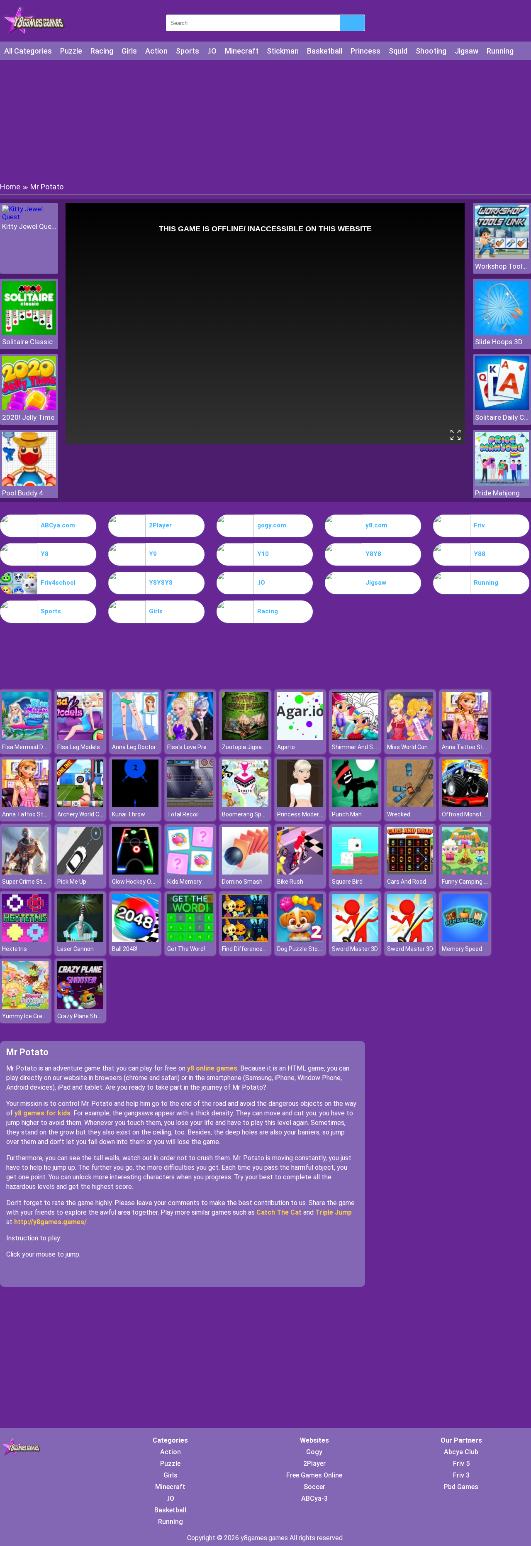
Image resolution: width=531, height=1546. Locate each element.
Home (10, 186)
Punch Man (347, 814)
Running (500, 51)
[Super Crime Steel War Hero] (25, 872)
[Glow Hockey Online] (135, 872)
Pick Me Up (71, 881)
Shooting (431, 51)
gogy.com (271, 525)
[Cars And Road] (410, 872)
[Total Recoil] (190, 805)
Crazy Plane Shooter (84, 1016)
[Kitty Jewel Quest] (29, 217)
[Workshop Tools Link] (502, 257)
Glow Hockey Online (137, 881)
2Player (160, 525)
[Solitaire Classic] (29, 332)
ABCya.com (58, 525)
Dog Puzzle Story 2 (302, 949)
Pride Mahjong (497, 493)
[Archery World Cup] (80, 805)
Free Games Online (314, 1475)
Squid (398, 51)
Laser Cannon (75, 949)
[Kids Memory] (190, 872)
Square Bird (347, 881)
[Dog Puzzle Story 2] (300, 939)
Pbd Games (461, 1487)
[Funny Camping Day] (465, 872)
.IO (212, 51)
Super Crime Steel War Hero (39, 881)
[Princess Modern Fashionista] (300, 805)
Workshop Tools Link (502, 266)
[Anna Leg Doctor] (135, 738)
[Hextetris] (25, 939)
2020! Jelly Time (28, 417)
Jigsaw (466, 51)
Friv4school (58, 582)
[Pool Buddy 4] (29, 484)
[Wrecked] (410, 805)
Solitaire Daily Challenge (502, 417)
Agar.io (286, 747)
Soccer (314, 1487)
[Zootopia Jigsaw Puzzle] (245, 738)
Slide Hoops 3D (499, 342)
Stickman (283, 51)
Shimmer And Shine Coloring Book (376, 747)
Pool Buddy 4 (22, 493)
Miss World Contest (413, 747)
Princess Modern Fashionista (316, 814)
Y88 (479, 554)
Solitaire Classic (27, 342)
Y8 (45, 554)
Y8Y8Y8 (161, 582)
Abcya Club (461, 1452)
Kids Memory (184, 881)
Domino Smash (242, 881)
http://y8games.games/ (50, 1222)
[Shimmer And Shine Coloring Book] (355, 738)
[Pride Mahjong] (502, 484)
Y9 (153, 554)
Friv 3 (461, 1475)
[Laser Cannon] (80, 939)
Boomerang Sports (247, 814)
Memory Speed (462, 949)
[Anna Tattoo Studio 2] (465, 738)
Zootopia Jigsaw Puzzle (254, 747)
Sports (187, 51)
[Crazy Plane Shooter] (80, 1007)
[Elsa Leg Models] (80, 738)
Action (156, 51)
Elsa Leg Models (78, 747)
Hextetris (14, 949)
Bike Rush (290, 881)
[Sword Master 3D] (355, 939)
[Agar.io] (300, 738)
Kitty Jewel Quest (29, 226)
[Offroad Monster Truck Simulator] (465, 805)
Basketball (324, 51)
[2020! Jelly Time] (29, 408)
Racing (101, 51)
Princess (365, 51)
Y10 (263, 554)
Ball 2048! (124, 949)
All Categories (28, 51)
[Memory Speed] (465, 939)
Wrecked (398, 814)
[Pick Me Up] (80, 872)
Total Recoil (183, 814)
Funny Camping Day (468, 881)
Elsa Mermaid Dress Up (32, 747)
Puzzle (71, 51)
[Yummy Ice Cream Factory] (25, 1007)
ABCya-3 (314, 1498)
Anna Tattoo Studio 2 (470, 747)
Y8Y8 (373, 554)
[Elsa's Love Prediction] (190, 738)
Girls (129, 51)
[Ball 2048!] (135, 939)
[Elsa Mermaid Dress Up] (25, 738)
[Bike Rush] (300, 872)
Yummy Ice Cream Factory (37, 1016)
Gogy (314, 1452)
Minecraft (241, 51)
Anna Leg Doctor (134, 747)
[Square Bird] (355, 872)
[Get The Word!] (190, 939)
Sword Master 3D (355, 949)
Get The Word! (186, 949)
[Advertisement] (265, 120)
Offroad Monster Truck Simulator (486, 814)
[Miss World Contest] (410, 738)
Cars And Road (406, 881)
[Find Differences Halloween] (245, 939)
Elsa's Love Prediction (196, 747)
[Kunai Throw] (135, 805)
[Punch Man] (355, 805)
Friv (479, 525)
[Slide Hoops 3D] (502, 332)
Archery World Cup (81, 814)
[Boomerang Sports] (245, 805)
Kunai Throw (128, 814)
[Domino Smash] (245, 872)
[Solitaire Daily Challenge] (502, 408)
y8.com (376, 525)
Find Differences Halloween (258, 949)
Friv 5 (461, 1464)
